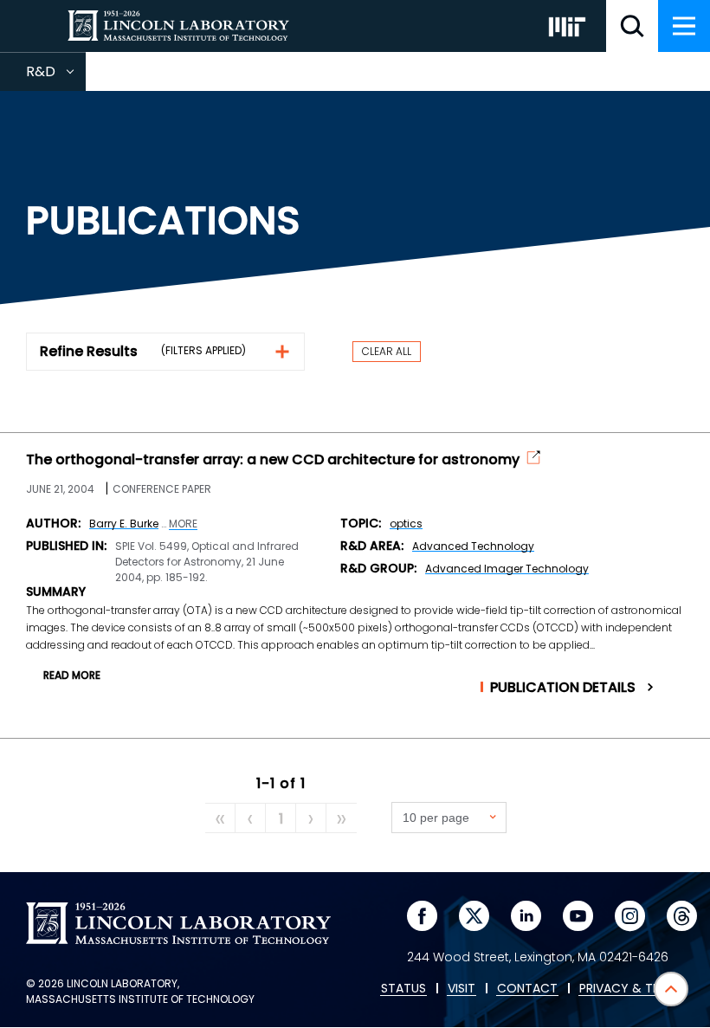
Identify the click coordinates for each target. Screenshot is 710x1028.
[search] (632, 26)
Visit (461, 989)
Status (403, 989)
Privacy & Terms (631, 989)
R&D (56, 76)
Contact (527, 989)
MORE (183, 524)
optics (406, 523)
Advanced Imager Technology (507, 568)
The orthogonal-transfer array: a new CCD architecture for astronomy (273, 459)
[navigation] (684, 26)
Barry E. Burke (123, 523)
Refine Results (89, 351)
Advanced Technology (473, 546)
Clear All (386, 351)
